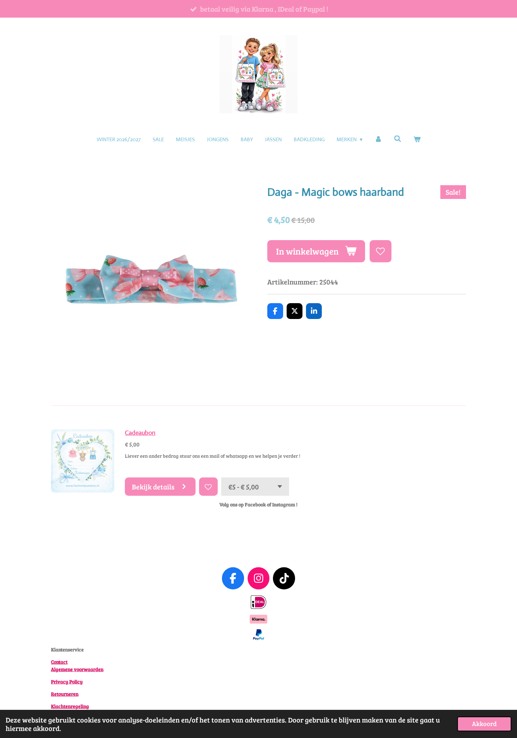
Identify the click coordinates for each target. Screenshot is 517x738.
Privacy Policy (67, 681)
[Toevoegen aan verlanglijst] (381, 251)
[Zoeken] (398, 139)
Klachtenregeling (70, 706)
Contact (59, 661)
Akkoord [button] (484, 723)
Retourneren (64, 693)
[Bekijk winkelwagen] (417, 139)
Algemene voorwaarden (77, 669)
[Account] (378, 139)
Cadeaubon (140, 433)
